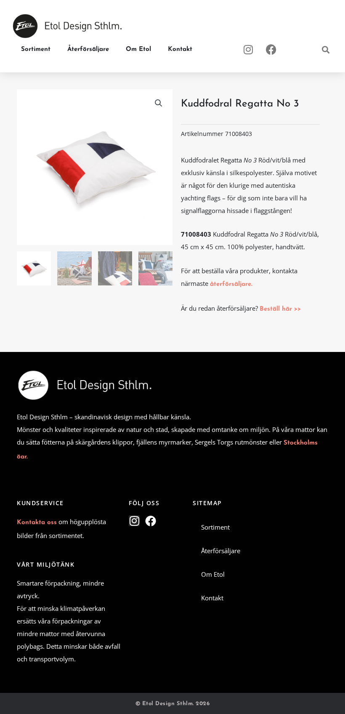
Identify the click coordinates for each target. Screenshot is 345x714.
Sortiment (35, 49)
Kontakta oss (37, 523)
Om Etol (138, 49)
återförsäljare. (231, 284)
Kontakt (180, 49)
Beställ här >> (280, 309)
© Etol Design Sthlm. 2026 (172, 703)
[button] (325, 49)
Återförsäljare (88, 49)
